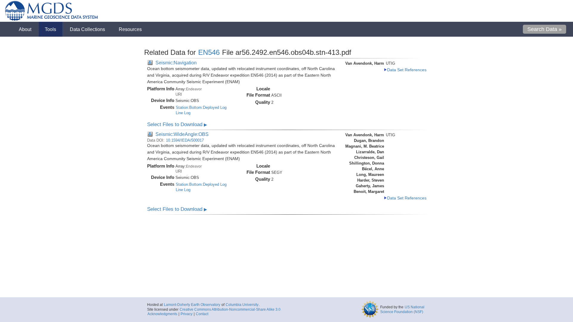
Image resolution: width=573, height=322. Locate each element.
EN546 (209, 52)
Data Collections (87, 29)
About (25, 29)
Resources (130, 29)
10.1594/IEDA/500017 (185, 140)
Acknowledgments (162, 314)
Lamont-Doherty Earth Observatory (192, 305)
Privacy (186, 314)
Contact (202, 314)
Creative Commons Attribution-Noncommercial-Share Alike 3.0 (230, 309)
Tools (50, 29)
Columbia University (242, 305)
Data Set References (406, 70)
